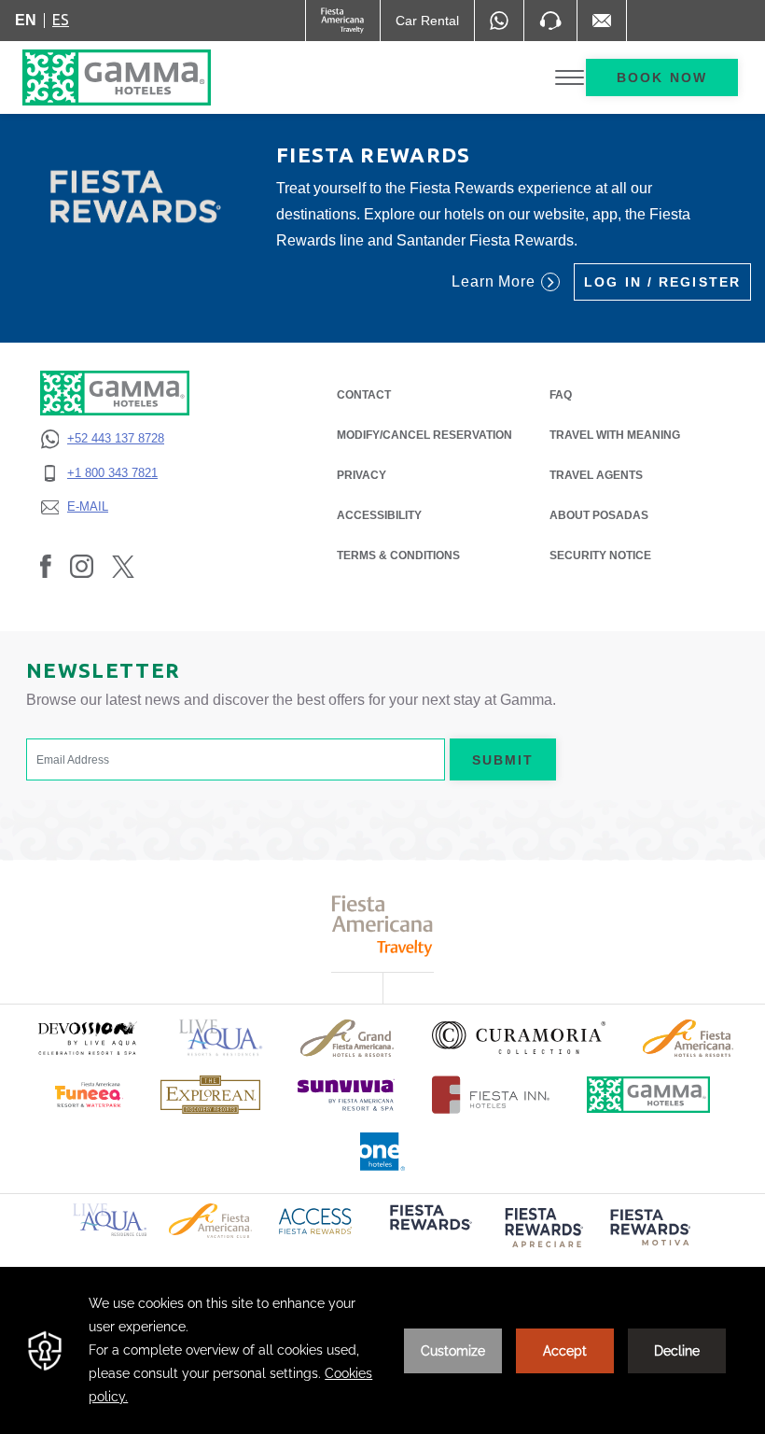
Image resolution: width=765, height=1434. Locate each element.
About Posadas (598, 515)
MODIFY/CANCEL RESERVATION (424, 435)
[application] (382, 1350)
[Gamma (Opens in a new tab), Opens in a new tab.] (343, 20)
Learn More (494, 281)
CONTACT (364, 394)
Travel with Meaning (614, 435)
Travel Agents (596, 475)
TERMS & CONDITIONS (398, 555)
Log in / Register (662, 281)
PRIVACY (361, 475)
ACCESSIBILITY (379, 515)
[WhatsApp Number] (499, 20)
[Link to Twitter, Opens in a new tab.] (123, 566)
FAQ (560, 394)
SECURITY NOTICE (600, 555)
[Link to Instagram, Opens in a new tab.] (81, 566)
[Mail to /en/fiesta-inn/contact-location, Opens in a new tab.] (601, 20)
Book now (662, 77)
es (60, 19)
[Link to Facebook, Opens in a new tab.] (45, 566)
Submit (503, 759)
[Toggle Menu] (569, 78)
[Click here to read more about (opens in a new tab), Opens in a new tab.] (87, 1038)
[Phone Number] (550, 20)
